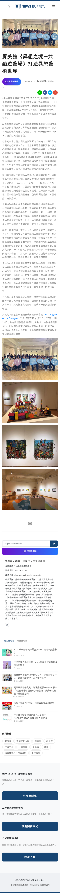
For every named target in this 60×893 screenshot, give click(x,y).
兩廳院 (49, 741)
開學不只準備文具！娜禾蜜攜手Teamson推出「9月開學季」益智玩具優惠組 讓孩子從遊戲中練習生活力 (35, 690)
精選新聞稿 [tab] (9, 640)
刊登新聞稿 (30, 796)
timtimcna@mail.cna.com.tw (28, 575)
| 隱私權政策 (34, 885)
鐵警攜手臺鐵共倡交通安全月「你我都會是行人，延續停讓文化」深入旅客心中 (35, 676)
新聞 (42, 81)
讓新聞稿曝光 (30, 826)
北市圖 (8, 741)
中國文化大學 (22, 741)
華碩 (46, 747)
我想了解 (30, 857)
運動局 (35, 747)
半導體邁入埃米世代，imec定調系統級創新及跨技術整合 (35, 664)
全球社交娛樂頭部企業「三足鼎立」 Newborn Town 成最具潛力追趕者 (31, 716)
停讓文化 (9, 747)
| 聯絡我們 (45, 885)
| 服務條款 (24, 885)
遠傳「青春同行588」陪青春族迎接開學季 (34, 703)
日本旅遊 (23, 747)
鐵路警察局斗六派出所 (15, 752)
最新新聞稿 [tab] (22, 640)
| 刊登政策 (14, 885)
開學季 (38, 741)
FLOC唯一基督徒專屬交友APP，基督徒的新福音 (35, 651)
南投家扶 (36, 752)
